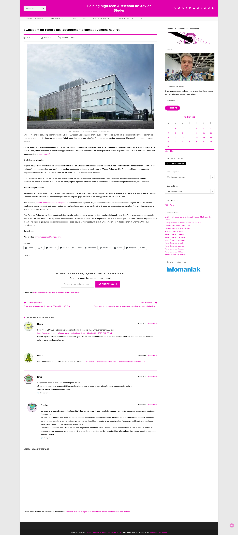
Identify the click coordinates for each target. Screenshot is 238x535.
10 (190, 133)
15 (175, 137)
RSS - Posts (169, 205)
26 (204, 142)
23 (182, 142)
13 (211, 133)
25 (197, 142)
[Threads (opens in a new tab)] (183, 8)
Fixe (46, 292)
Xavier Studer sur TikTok (174, 252)
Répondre (152, 323)
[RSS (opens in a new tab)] (201, 8)
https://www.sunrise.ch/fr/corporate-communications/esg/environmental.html (114, 361)
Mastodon (163, 532)
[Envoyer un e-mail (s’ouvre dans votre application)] (205, 8)
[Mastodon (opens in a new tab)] (212, 8)
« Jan (167, 151)
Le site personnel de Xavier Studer (177, 228)
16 (182, 137)
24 (190, 142)
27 (211, 142)
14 (168, 137)
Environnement (39, 292)
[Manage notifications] (232, 525)
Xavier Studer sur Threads (174, 249)
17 (190, 137)
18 (197, 137)
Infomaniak (154, 532)
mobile (67, 292)
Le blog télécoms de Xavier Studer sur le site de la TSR (185, 223)
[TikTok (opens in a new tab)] (209, 8)
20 (211, 137)
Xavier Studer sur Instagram (175, 240)
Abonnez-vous (107, 284)
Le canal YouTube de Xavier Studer (177, 226)
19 (204, 137)
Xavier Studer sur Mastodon (175, 246)
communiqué (44, 154)
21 (168, 142)
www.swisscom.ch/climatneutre (48, 237)
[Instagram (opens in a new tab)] (186, 8)
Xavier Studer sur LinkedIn (174, 243)
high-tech (53, 292)
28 (168, 146)
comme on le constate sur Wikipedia (50, 202)
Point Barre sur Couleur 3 (174, 231)
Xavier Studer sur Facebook (175, 237)
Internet (61, 292)
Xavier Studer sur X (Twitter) (175, 255)
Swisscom (75, 292)
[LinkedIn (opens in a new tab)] (190, 8)
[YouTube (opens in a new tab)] (194, 8)
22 (175, 142)
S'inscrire (172, 108)
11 (197, 133)
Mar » (172, 151)
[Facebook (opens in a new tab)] (179, 8)
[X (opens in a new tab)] (175, 8)
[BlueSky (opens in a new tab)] (198, 8)
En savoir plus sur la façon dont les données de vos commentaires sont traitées (98, 512)
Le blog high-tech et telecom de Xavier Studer (103, 532)
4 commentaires (68, 38)
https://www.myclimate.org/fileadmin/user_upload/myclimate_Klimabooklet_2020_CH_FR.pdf (74, 333)
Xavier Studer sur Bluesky (174, 234)
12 (204, 133)
